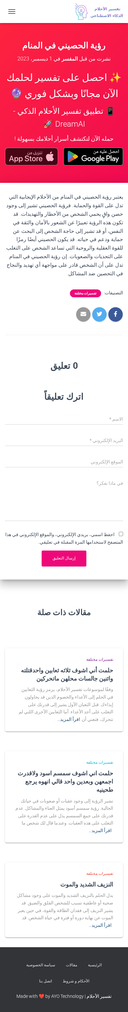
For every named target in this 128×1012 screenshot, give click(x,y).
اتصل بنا (45, 981)
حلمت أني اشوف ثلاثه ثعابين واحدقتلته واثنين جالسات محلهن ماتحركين (67, 674)
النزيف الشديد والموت (86, 884)
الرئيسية (95, 965)
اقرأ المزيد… (68, 719)
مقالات (71, 965)
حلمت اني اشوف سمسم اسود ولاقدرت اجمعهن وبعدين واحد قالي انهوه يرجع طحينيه (65, 781)
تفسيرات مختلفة (85, 293)
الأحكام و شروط (76, 981)
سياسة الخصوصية (40, 965)
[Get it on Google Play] (93, 156)
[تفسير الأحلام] (96, 11)
